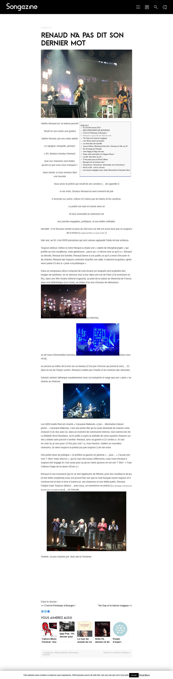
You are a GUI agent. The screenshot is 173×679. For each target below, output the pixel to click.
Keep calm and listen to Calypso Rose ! (98, 154)
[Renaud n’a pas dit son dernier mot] (86, 84)
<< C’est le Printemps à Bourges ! (58, 605)
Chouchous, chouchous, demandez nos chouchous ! (104, 165)
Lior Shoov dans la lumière (93, 141)
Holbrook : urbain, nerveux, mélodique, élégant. (61, 654)
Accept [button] (134, 675)
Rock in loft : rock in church (94, 167)
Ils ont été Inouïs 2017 (92, 128)
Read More (144, 675)
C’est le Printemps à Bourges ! (95, 133)
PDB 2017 (85, 126)
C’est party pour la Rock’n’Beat (95, 159)
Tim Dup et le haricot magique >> (115, 605)
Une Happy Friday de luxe (93, 151)
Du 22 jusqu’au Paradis (92, 149)
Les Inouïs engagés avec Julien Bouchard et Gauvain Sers (106, 170)
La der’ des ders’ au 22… (93, 157)
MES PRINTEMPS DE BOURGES (96, 130)
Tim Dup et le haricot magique (95, 138)
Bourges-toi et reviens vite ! (94, 162)
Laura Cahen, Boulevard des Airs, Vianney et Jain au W (105, 146)
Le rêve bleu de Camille (92, 143)
